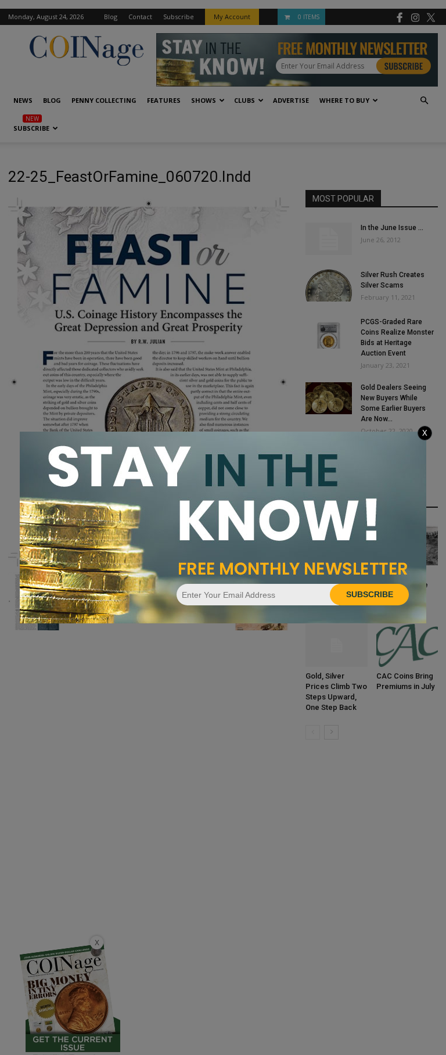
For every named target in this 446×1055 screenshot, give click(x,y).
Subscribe (369, 594)
